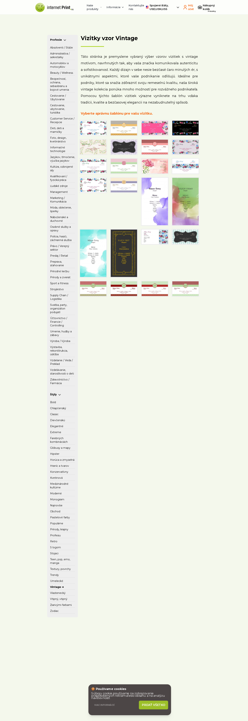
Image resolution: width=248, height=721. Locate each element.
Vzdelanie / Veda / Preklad (61, 362)
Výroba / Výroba (60, 341)
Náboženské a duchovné (59, 219)
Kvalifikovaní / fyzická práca (58, 178)
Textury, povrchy (60, 569)
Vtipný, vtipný (58, 599)
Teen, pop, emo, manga (60, 561)
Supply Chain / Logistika (59, 297)
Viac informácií (104, 705)
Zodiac (54, 611)
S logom (55, 547)
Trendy (54, 575)
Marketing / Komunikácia (58, 199)
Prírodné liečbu (59, 271)
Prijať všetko (153, 705)
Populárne (56, 523)
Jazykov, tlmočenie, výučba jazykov (62, 158)
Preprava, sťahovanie (57, 263)
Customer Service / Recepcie (62, 120)
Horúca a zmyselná (62, 459)
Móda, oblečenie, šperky (61, 209)
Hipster (54, 453)
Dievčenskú (57, 420)
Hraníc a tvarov (59, 465)
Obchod (55, 511)
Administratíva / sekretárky (60, 55)
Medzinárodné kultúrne (59, 485)
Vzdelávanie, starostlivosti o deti (62, 371)
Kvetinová (56, 477)
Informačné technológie (57, 149)
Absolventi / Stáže (61, 47)
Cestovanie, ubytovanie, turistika (57, 109)
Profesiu (55, 535)
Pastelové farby (60, 517)
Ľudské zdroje (59, 186)
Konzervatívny (59, 471)
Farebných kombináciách (59, 440)
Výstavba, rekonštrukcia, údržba (59, 350)
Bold (53, 402)
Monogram (57, 499)
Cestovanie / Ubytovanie (58, 97)
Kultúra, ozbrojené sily (61, 168)
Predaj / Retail (59, 255)
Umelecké (56, 581)
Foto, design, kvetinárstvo (58, 139)
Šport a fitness (59, 283)
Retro (53, 541)
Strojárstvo (57, 289)
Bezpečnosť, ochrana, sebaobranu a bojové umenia (59, 84)
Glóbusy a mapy (60, 447)
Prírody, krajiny (59, 529)
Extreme (55, 432)
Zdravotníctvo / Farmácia (59, 381)
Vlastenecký (58, 593)
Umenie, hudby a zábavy (61, 333)
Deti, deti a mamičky (57, 130)
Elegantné (56, 426)
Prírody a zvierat (60, 277)
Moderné (56, 493)
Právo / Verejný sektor (59, 247)
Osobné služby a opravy (60, 228)
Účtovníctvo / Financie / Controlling (58, 322)
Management (59, 192)
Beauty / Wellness (61, 72)
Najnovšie (56, 505)
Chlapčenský (58, 408)
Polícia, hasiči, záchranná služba (61, 238)
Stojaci (54, 553)
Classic (54, 414)
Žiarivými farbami (61, 605)
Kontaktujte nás (136, 7)
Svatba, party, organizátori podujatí (58, 308)
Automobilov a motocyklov (59, 65)
